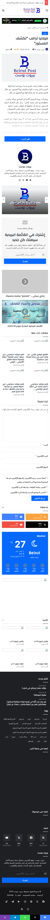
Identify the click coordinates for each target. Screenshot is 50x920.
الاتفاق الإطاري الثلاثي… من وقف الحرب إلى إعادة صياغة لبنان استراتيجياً (37, 357)
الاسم (45, 445)
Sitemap (10, 895)
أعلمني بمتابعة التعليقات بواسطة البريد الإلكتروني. (28, 487)
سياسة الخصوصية (29, 895)
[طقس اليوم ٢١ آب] (13, 632)
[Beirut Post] (33, 10)
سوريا (13, 737)
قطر (45, 741)
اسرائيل (21, 719)
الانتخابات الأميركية (41, 723)
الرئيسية (43, 28)
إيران (29, 719)
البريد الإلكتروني (42, 456)
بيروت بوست (40, 49)
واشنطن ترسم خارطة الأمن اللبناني (25, 202)
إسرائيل (36, 719)
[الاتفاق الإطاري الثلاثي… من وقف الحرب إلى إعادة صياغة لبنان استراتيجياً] (37, 345)
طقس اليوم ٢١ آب (17, 641)
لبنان (38, 741)
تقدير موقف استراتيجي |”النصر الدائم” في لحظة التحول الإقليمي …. (39, 386)
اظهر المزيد (25, 139)
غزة (7, 737)
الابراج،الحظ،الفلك (9, 719)
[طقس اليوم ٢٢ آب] (37, 632)
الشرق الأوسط (13, 723)
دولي (29, 28)
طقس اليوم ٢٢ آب (41, 641)
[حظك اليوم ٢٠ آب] (13, 655)
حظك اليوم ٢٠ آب (17, 664)
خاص (25, 197)
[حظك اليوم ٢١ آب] (37, 655)
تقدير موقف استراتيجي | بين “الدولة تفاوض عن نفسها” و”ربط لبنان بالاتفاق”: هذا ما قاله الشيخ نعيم (13, 387)
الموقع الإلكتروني (42, 467)
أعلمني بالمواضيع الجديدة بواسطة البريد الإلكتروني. (28, 492)
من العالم (35, 28)
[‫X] (23, 180)
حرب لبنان (43, 737)
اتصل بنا (18, 895)
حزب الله (33, 737)
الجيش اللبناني (26, 723)
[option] (25, 200)
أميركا (45, 719)
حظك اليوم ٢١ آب (41, 664)
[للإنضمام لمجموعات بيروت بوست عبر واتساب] (25, 21)
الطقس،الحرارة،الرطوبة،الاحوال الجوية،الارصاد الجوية (30, 732)
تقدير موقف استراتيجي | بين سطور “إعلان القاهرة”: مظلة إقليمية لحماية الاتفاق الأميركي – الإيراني (13, 358)
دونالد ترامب (23, 737)
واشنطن (30, 741)
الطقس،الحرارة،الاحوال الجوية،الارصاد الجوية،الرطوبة (30, 728)
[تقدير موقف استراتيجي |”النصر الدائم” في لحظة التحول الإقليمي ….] (37, 375)
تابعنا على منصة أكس (39, 748)
